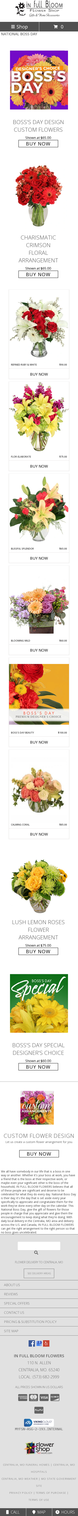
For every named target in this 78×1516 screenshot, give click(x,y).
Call (14, 1512)
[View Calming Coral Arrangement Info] (39, 786)
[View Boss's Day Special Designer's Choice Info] (39, 1003)
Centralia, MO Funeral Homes (26, 1464)
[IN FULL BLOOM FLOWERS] (39, 16)
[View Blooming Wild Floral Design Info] (39, 602)
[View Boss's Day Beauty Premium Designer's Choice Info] (39, 694)
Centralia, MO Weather (20, 1479)
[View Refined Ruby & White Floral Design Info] (39, 326)
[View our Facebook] (32, 1345)
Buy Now (38, 143)
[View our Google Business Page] (39, 1345)
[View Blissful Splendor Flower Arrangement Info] (39, 510)
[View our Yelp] (46, 1345)
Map (40, 1512)
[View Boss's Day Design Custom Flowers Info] (39, 80)
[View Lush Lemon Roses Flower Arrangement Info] (39, 880)
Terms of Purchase (51, 1493)
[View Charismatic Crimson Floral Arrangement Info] (39, 195)
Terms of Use (39, 1500)
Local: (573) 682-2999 (39, 1377)
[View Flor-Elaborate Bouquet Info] (39, 418)
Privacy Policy (20, 1493)
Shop (22, 26)
